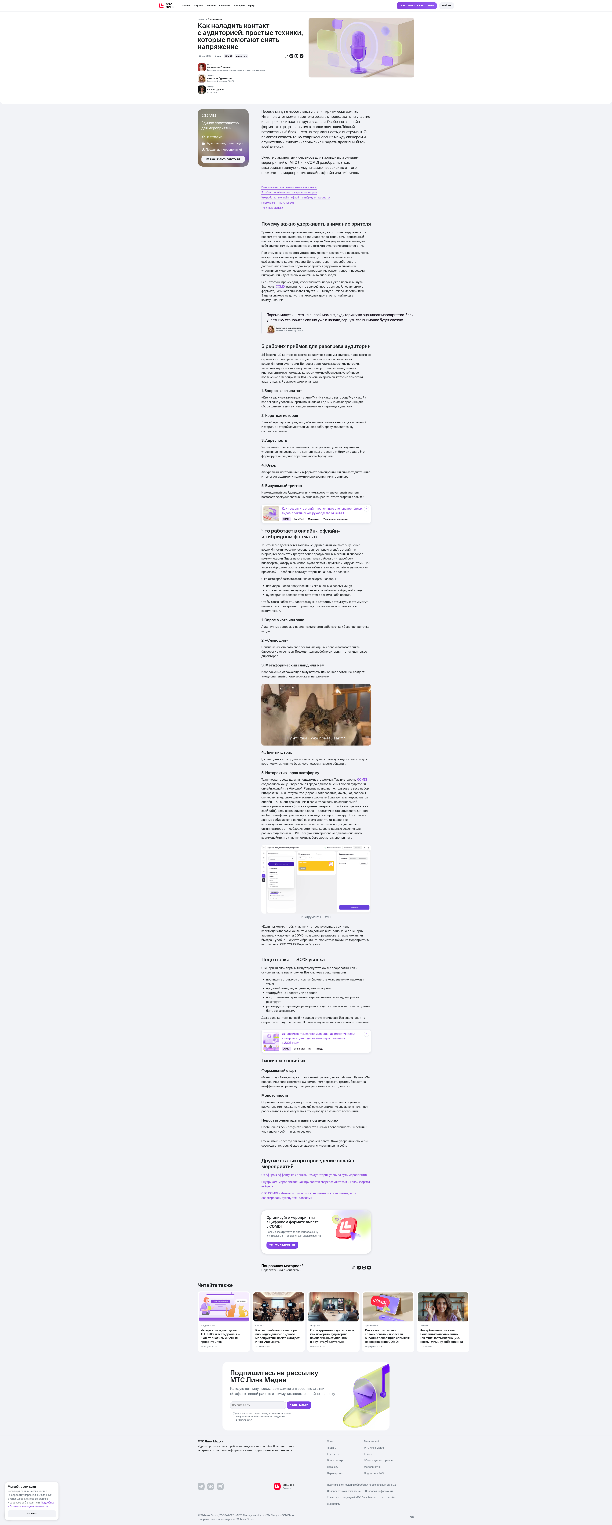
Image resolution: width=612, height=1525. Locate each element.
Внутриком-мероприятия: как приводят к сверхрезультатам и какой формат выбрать (315, 1184)
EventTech (299, 519)
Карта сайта (389, 1497)
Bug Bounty (333, 1504)
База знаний (371, 1441)
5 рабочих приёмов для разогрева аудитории (289, 192)
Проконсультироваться (223, 159)
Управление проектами (335, 519)
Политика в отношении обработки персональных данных (361, 1485)
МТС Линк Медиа (374, 1448)
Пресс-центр (335, 1461)
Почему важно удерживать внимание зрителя (289, 187)
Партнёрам (239, 5)
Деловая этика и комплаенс (344, 1491)
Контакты (333, 1454)
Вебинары (299, 1048)
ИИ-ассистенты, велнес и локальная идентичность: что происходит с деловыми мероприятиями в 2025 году (318, 1038)
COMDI (228, 56)
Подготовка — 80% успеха (277, 203)
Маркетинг (241, 56)
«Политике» (244, 1420)
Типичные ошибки (272, 208)
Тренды (319, 1048)
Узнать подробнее (282, 1245)
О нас (330, 1441)
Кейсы (368, 1454)
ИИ (310, 1048)
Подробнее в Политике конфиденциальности (31, 1504)
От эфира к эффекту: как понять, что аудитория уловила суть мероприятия (314, 1175)
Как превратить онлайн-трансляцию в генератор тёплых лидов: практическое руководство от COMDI (322, 510)
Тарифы (252, 5)
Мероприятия (372, 1467)
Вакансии (332, 1467)
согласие (246, 1413)
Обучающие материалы (378, 1461)
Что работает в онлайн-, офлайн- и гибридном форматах (295, 198)
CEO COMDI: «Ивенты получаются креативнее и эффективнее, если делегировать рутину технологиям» (308, 1195)
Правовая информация (379, 1491)
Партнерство (335, 1473)
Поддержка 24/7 (374, 1473)
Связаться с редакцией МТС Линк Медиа (351, 1497)
